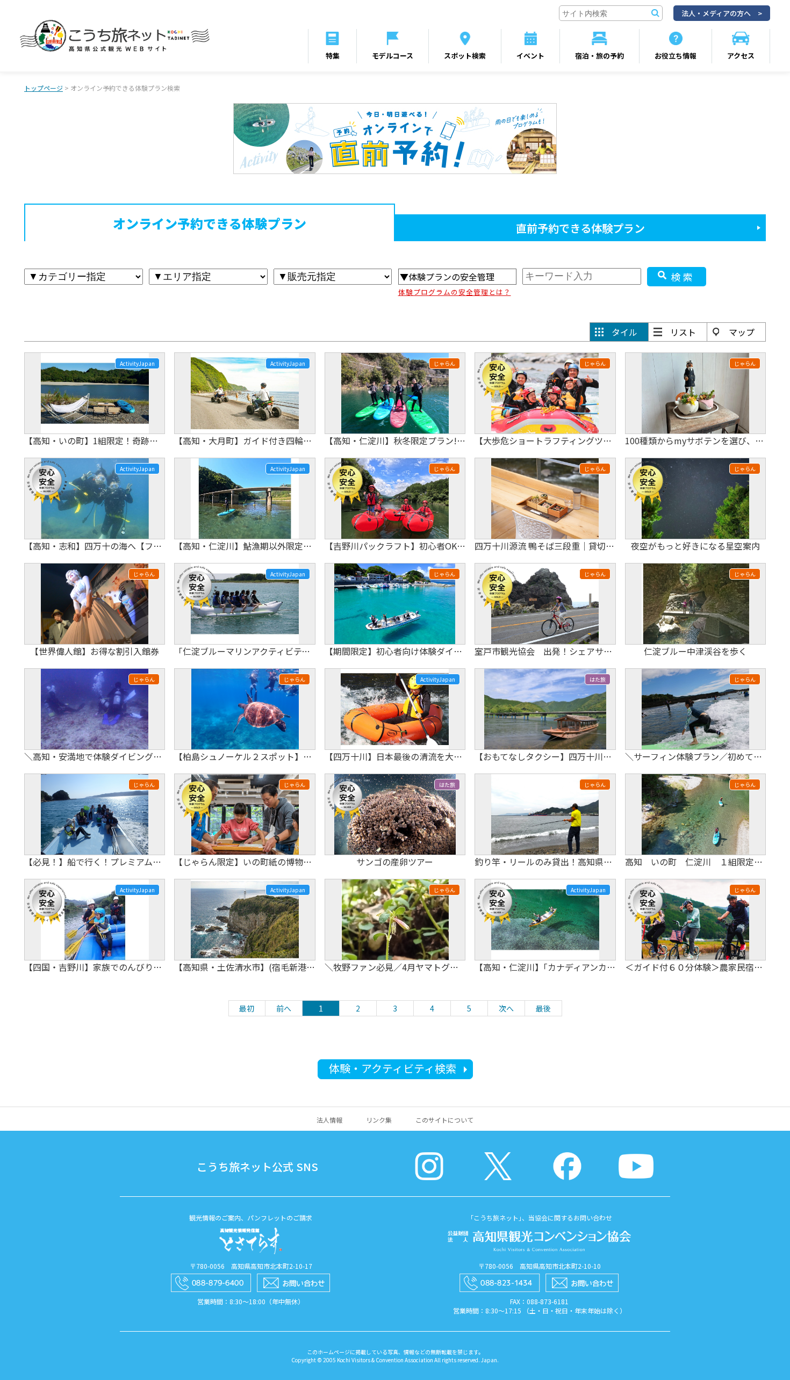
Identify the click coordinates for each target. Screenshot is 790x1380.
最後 (543, 1008)
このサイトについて (444, 1119)
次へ (506, 1008)
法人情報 (329, 1119)
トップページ (43, 87)
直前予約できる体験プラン (580, 228)
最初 (246, 1008)
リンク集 (379, 1119)
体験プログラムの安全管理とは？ (454, 292)
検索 (683, 277)
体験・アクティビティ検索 (392, 1068)
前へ (283, 1008)
